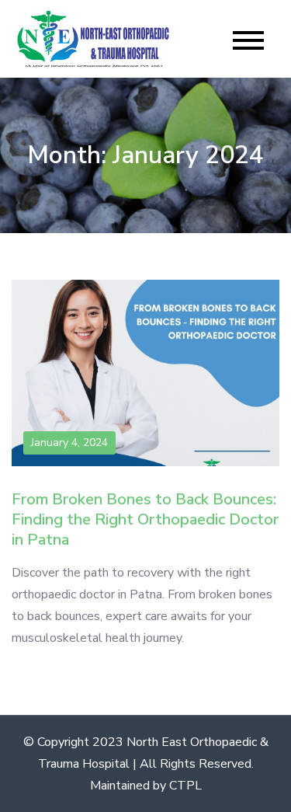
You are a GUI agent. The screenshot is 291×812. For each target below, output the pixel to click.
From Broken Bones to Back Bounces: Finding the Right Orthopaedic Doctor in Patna (145, 519)
